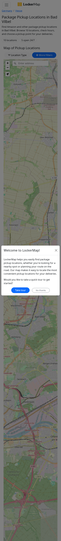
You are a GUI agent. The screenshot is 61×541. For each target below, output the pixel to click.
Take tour (20, 290)
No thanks (41, 290)
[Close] (56, 250)
